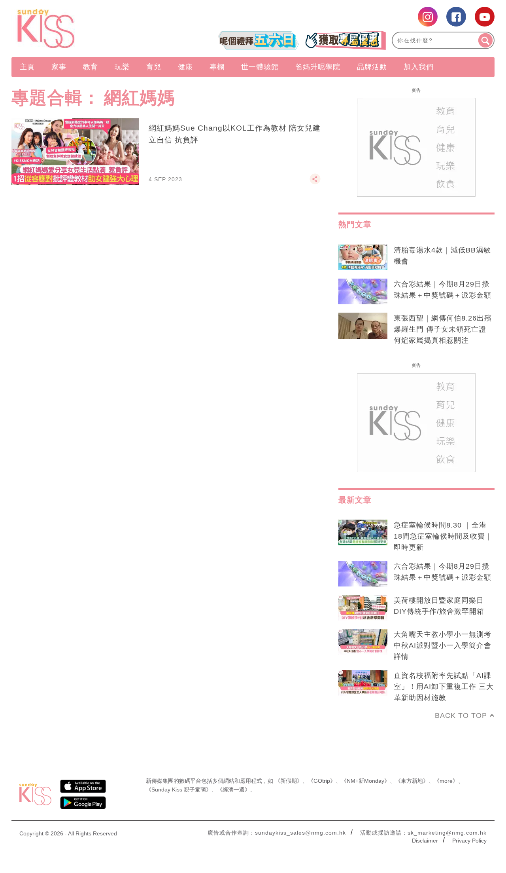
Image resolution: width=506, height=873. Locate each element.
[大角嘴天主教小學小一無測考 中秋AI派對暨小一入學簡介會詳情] (362, 642)
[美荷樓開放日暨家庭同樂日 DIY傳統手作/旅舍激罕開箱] (362, 608)
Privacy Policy (469, 840)
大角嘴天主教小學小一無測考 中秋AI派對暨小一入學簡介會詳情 (442, 645)
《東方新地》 (412, 781)
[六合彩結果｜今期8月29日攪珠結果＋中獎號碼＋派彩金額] (362, 292)
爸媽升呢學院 (317, 67)
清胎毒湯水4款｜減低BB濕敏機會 (442, 255)
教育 (90, 67)
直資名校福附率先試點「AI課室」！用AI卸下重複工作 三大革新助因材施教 (444, 687)
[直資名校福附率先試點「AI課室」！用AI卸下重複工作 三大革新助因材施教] (362, 683)
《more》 (446, 781)
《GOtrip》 (322, 781)
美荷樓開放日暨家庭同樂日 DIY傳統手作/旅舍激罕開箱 (439, 605)
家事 (58, 67)
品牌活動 (372, 67)
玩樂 (122, 67)
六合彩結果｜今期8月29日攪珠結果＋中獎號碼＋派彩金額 (442, 289)
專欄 (217, 67)
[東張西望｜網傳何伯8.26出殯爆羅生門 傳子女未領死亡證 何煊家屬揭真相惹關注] (362, 326)
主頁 (27, 67)
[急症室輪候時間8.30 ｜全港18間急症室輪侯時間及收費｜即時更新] (362, 533)
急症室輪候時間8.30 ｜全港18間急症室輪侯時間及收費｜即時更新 (443, 536)
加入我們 (419, 67)
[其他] (315, 182)
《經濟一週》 (233, 789)
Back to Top (461, 715)
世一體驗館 (260, 67)
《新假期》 (288, 781)
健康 (185, 67)
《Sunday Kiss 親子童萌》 (178, 789)
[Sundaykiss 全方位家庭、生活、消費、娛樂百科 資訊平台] (84, 28)
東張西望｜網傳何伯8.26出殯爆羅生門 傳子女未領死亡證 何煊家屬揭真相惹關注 (443, 329)
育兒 (153, 67)
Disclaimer (425, 840)
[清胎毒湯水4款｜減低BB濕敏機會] (362, 258)
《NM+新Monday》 (365, 781)
